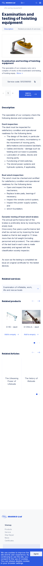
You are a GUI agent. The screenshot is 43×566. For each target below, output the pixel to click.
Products (8, 529)
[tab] (9, 29)
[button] (34, 343)
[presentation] (33, 301)
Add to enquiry (28, 94)
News (7, 538)
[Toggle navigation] (40, 3)
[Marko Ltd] (10, 2)
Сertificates (9, 541)
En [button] (22, 3)
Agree (36, 554)
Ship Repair (9, 535)
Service (8, 532)
